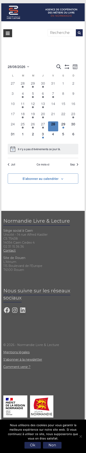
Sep (72, 164)
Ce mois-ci (43, 164)
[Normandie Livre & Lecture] (43, 5)
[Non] (80, 436)
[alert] (43, 149)
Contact (9, 251)
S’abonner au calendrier (40, 178)
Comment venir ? (16, 367)
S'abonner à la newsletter (22, 360)
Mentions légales (16, 352)
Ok (32, 445)
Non (52, 445)
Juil (13, 164)
